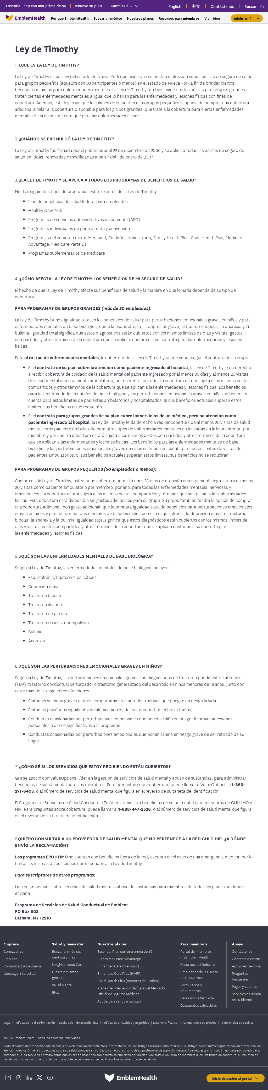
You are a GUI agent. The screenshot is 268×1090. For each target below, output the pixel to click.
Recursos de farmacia (197, 998)
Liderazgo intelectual (19, 973)
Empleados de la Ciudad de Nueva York (199, 974)
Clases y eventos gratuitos (65, 974)
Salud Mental (62, 985)
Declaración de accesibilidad (79, 1022)
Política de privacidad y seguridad (126, 1022)
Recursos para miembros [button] (179, 18)
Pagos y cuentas (244, 986)
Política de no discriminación (35, 1022)
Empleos (10, 958)
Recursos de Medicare (197, 964)
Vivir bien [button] (212, 18)
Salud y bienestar (67, 944)
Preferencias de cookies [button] (237, 1022)
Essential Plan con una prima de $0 (125, 951)
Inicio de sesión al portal (233, 1078)
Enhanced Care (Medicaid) (118, 966)
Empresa (11, 944)
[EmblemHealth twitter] (39, 1077)
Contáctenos (242, 951)
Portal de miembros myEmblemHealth (195, 954)
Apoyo (237, 944)
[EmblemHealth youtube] (50, 1077)
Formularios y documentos (191, 987)
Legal (7, 1022)
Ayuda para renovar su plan (119, 1001)
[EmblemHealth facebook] (8, 1077)
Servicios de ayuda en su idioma (246, 996)
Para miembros (193, 944)
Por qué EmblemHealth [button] (70, 18)
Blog (55, 992)
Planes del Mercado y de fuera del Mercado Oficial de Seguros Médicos (131, 990)
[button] (247, 18)
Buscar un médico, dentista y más (66, 954)
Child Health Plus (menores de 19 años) (128, 980)
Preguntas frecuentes (240, 976)
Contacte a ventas (246, 958)
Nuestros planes (112, 944)
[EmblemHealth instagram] (18, 1077)
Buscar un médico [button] (107, 18)
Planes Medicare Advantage (119, 958)
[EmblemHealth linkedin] (29, 1077)
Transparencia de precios (199, 1022)
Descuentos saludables (198, 1005)
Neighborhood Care (67, 964)
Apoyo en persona (246, 966)
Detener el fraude (165, 1022)
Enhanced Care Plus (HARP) (119, 973)
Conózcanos (13, 951)
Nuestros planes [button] (140, 18)
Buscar (250, 6)
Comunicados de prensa (22, 966)
